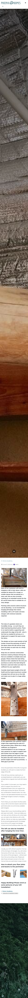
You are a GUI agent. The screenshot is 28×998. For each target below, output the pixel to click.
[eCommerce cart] (25, 2)
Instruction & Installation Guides (10, 893)
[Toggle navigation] (2, 6)
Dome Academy (7, 561)
